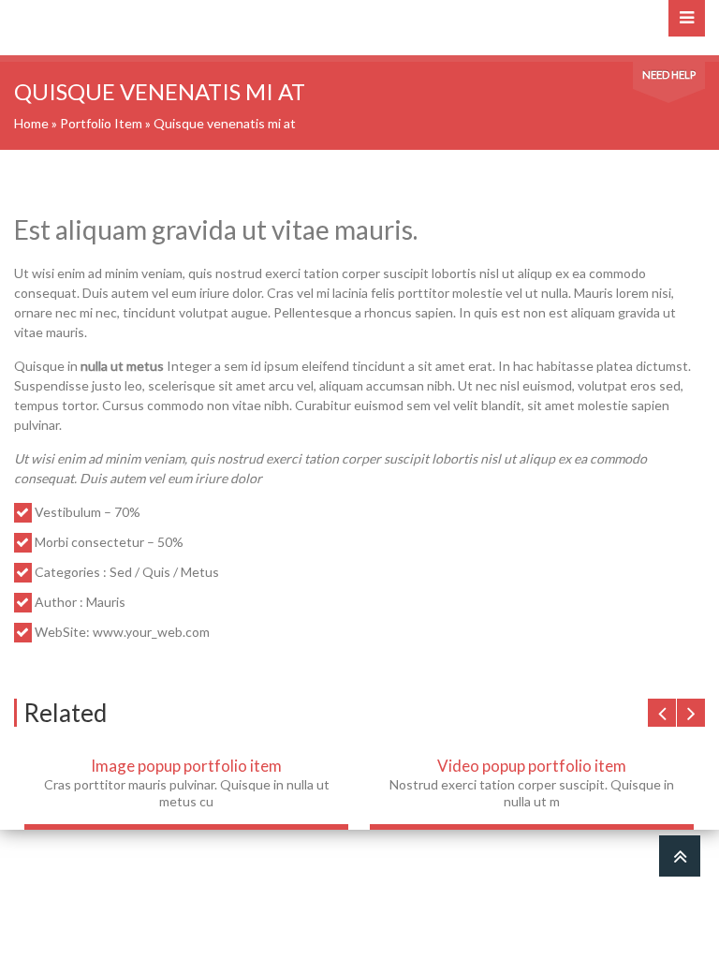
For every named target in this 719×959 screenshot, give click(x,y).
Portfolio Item (101, 123)
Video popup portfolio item (531, 765)
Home (31, 123)
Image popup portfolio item (186, 765)
